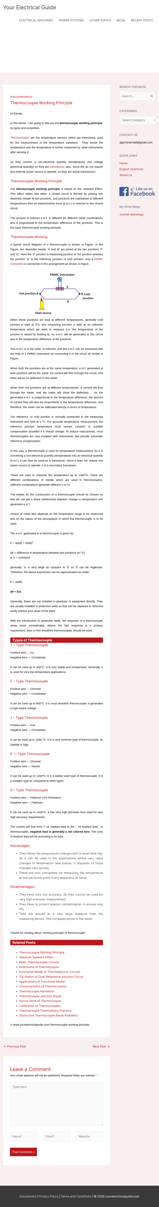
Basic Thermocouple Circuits (39, 962)
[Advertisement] (79, 49)
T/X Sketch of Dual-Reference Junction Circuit (51, 977)
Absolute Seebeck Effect (36, 957)
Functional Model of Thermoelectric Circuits (49, 972)
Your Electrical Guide (29, 7)
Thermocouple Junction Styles (40, 996)
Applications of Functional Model (42, 981)
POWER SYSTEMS (71, 20)
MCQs (121, 20)
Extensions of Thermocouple (39, 967)
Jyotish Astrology (131, 214)
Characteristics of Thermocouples (43, 986)
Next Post (101, 1046)
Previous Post (14, 1046)
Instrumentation (21, 97)
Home (123, 163)
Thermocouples (20, 137)
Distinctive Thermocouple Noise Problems (48, 1015)
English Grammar (131, 169)
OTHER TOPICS (100, 20)
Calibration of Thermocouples (40, 1006)
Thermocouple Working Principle (41, 952)
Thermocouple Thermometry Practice (45, 1010)
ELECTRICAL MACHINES (36, 20)
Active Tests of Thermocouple (40, 1001)
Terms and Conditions (76, 1196)
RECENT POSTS (142, 20)
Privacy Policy (48, 1196)
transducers (57, 166)
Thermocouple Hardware (36, 991)
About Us (125, 175)
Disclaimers (28, 1196)
